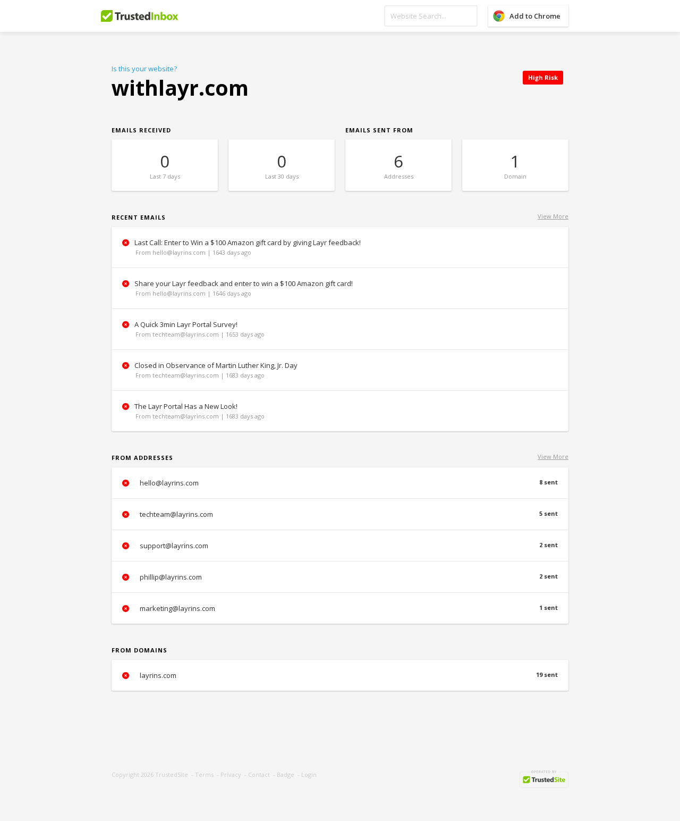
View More (553, 216)
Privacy (230, 774)
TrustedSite (171, 774)
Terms (204, 774)
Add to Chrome (534, 16)
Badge (285, 774)
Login (309, 774)
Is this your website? (144, 68)
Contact (259, 774)
